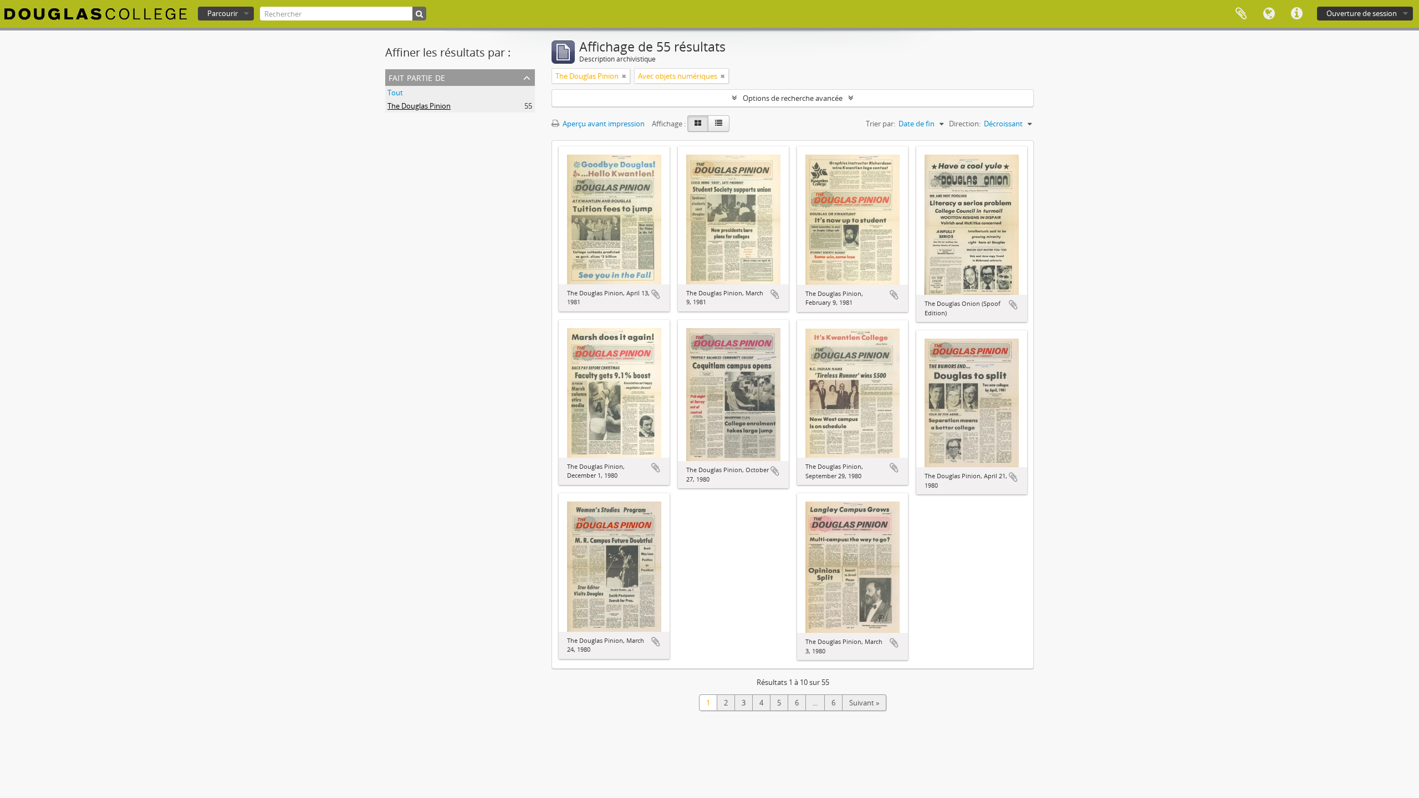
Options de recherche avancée (793, 98)
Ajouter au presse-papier (655, 294)
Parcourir (222, 13)
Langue (1269, 14)
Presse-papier (1241, 14)
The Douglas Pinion (419, 106)
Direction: (965, 124)
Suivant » (864, 703)
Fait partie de (417, 76)
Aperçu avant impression (603, 124)
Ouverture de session (1361, 13)
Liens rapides (1296, 14)
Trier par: (880, 124)
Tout (395, 93)
